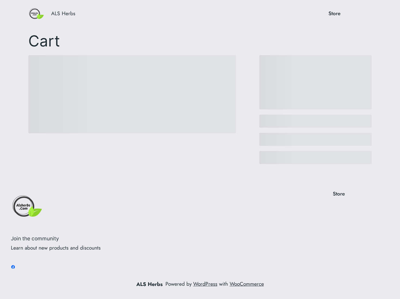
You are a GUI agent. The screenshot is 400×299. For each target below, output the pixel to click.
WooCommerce (247, 284)
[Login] (350, 13)
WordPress (205, 284)
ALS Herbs (63, 13)
